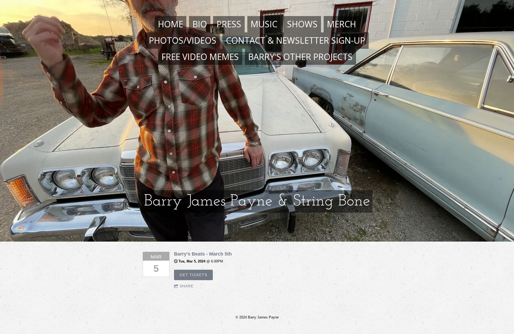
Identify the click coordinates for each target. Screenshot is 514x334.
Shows (302, 24)
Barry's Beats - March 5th (203, 254)
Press (229, 24)
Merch (341, 24)
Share (187, 286)
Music (264, 24)
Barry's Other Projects (300, 56)
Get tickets (193, 275)
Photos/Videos (182, 40)
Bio (199, 24)
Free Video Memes (200, 56)
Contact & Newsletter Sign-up (295, 40)
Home (170, 24)
